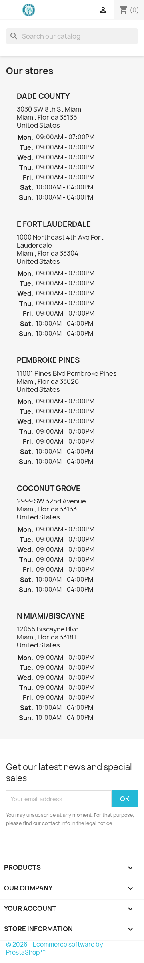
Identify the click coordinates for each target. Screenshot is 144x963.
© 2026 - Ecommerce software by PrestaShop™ (54, 948)
